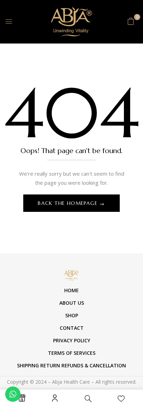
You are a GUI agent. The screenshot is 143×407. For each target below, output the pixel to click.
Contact (72, 328)
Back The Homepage (68, 203)
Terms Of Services (71, 353)
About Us (71, 303)
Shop (71, 315)
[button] (130, 21)
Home (71, 290)
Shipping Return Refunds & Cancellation (71, 365)
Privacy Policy (71, 340)
